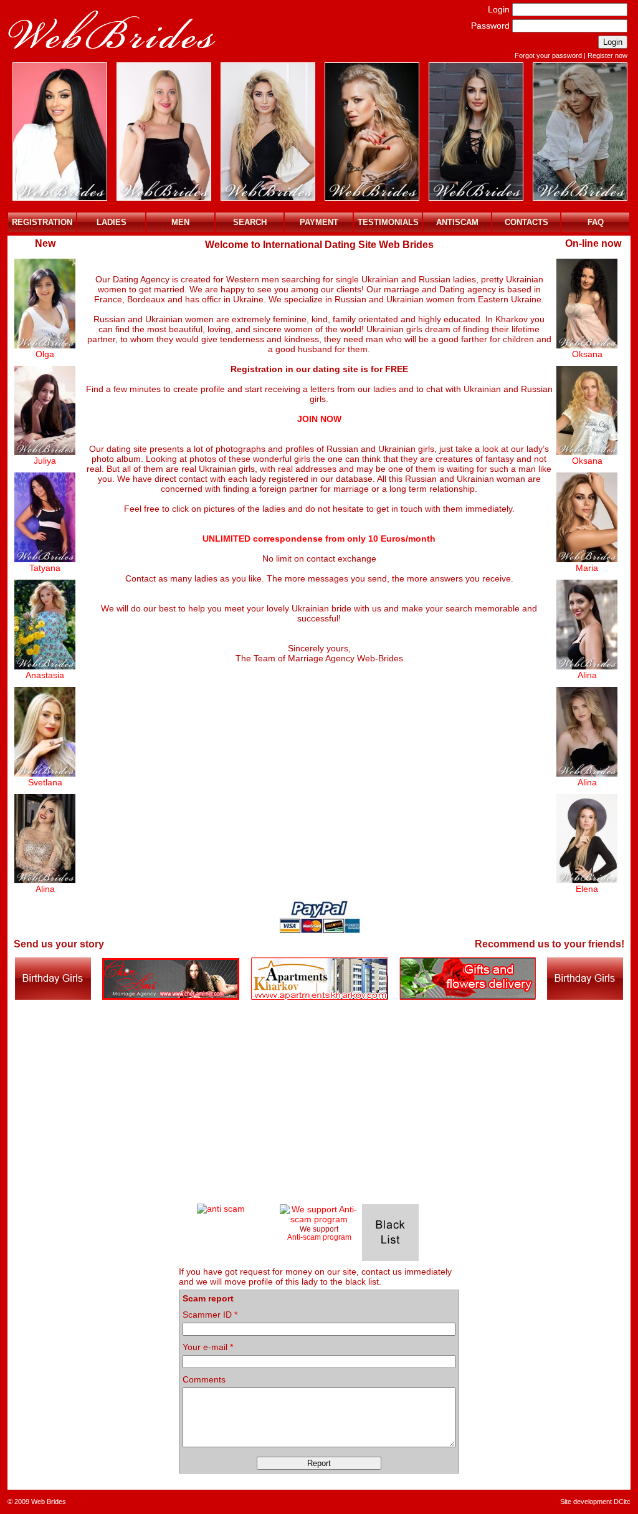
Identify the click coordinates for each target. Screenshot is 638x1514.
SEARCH (250, 222)
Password (490, 26)
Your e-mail (208, 1347)
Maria (587, 568)
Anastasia (45, 675)
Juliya (45, 461)
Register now (607, 55)
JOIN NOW (319, 419)
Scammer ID (210, 1315)
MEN (180, 222)
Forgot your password (548, 55)
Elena (587, 889)
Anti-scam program (319, 1237)
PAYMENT (319, 222)
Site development (586, 1501)
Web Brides (48, 1501)
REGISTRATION (42, 222)
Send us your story (59, 944)
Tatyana (44, 568)
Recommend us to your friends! (549, 944)
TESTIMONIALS (388, 222)
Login (499, 9)
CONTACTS (526, 222)
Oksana (587, 354)
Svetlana (45, 782)
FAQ (596, 222)
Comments (204, 1379)
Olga (45, 354)
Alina (45, 889)
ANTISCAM (457, 222)
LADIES (111, 222)
